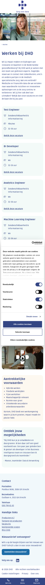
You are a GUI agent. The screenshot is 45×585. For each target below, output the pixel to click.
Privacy (25, 573)
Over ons (35, 573)
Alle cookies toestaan (22, 324)
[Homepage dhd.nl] (22, 7)
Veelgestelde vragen (11, 527)
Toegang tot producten (12, 521)
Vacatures (6, 524)
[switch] (38, 292)
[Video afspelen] (22, 357)
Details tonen (32, 316)
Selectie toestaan (22, 332)
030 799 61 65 (8, 505)
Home (5, 45)
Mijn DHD (6, 530)
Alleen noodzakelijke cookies (22, 340)
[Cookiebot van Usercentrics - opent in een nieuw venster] (32, 243)
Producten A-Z (8, 518)
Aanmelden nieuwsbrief (15, 552)
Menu (22, 583)
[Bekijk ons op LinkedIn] (17, 560)
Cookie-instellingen (10, 573)
